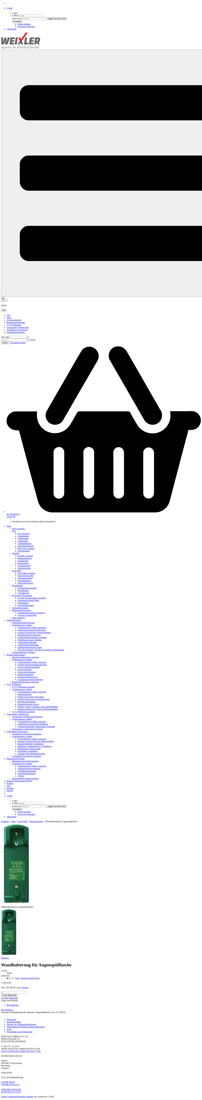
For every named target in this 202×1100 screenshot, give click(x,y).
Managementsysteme (16, 332)
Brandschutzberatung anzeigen (25, 657)
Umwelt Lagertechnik (27, 615)
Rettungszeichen (25, 558)
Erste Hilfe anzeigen (26, 573)
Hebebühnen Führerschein (29, 749)
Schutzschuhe (24, 551)
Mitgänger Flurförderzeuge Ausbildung (35, 746)
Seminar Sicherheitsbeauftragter (31, 754)
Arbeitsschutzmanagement (29, 768)
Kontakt (22, 781)
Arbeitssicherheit (14, 320)
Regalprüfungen (25, 694)
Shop (9, 317)
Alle (8, 315)
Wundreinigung (24, 580)
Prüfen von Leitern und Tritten (31, 697)
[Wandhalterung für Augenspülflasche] (9, 955)
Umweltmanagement (27, 773)
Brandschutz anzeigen (27, 588)
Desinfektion (23, 603)
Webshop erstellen (25, 1096)
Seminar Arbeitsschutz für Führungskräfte (36, 741)
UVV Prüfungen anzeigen (23, 687)
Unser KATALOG (10, 1084)
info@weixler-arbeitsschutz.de (21, 1051)
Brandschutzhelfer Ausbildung (31, 744)
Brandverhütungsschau (28, 677)
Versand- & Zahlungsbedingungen (21, 1024)
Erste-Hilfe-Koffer (26, 576)
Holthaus (5, 958)
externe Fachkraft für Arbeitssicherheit (34, 632)
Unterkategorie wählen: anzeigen (32, 627)
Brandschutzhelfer (25, 674)
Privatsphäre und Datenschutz (19, 1032)
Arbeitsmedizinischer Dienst (30, 647)
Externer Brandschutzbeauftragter (32, 665)
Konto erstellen (24, 24)
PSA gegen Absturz (26, 548)
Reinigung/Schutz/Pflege (28, 600)
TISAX (21, 776)
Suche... (33, 340)
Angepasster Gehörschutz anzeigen (27, 716)
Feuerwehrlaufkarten (27, 672)
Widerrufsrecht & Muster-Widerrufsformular (26, 1027)
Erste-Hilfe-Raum (25, 583)
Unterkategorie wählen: (22, 625)
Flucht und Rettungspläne (29, 667)
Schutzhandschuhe (26, 546)
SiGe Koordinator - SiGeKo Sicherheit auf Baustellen (41, 650)
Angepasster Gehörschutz (18, 327)
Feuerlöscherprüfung (27, 702)
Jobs (16, 781)
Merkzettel (11, 29)
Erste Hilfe (16, 571)
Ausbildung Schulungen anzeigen (26, 734)
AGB (9, 1029)
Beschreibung (13, 1005)
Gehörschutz (23, 538)
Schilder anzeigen (25, 556)
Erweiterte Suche (18, 343)
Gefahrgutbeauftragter (27, 642)
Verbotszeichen (24, 568)
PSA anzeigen (24, 533)
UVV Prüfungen (14, 325)
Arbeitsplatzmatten (20, 608)
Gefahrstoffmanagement (28, 645)
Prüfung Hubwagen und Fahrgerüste (33, 699)
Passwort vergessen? (26, 26)
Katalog (10, 781)
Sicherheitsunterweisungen (29, 635)
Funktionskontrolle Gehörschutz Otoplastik (36, 726)
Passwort (16, 18)
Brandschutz (23, 561)
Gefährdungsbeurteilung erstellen (32, 637)
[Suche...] (28, 340)
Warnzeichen (23, 563)
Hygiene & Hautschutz (22, 595)
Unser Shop (8, 1082)
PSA (14, 531)
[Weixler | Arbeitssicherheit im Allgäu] (20, 48)
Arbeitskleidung (24, 543)
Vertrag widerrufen (9, 1096)
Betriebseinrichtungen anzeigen (31, 613)
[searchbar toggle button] (6, 300)
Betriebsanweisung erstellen (30, 640)
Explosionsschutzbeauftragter (30, 679)
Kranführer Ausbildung (28, 751)
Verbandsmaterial (25, 578)
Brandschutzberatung (16, 322)
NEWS (29, 781)
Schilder (15, 553)
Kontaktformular (14, 1022)
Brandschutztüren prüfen (28, 704)
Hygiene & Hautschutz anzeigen (32, 598)
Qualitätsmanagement (27, 771)
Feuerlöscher (23, 590)
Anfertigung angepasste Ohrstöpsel (33, 724)
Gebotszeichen (24, 566)
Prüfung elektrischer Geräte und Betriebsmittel (38, 709)
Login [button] (9, 8)
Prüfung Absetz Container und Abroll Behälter (38, 707)
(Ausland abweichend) (29, 978)
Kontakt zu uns (11, 1092)
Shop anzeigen (18, 529)
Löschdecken (23, 593)
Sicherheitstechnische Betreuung (32, 630)
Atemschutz (23, 541)
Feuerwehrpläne (25, 669)
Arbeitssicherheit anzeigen (23, 623)
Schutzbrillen (23, 536)
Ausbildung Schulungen (17, 330)
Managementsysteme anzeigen (25, 761)
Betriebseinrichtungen (21, 610)
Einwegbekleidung (26, 605)
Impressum (11, 1019)
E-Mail (15, 15)
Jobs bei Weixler (11, 1089)
